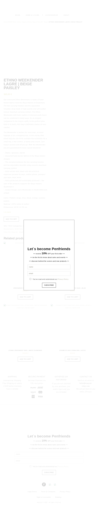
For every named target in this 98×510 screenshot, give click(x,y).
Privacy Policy (63, 279)
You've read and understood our (50, 279)
